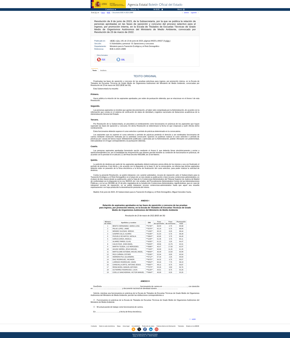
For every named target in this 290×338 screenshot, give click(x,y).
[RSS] (133, 330)
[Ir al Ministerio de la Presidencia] (108, 4)
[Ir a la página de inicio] (154, 4)
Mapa (119, 326)
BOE (108, 12)
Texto (94, 70)
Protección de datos (148, 326)
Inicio (103, 12)
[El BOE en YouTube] (156, 330)
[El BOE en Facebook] (145, 330)
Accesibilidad (136, 326)
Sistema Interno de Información (166, 326)
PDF (103, 59)
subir (194, 319)
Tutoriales (181, 326)
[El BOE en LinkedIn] (151, 330)
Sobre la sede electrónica (107, 326)
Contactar (94, 326)
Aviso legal (126, 326)
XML (123, 59)
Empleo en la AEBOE (192, 326)
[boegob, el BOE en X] (139, 330)
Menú (179, 9)
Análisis (103, 70)
